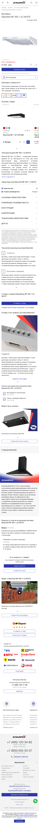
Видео (25, 772)
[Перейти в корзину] (36, 2)
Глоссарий (26, 768)
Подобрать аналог (19, 69)
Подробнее (19, 671)
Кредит (4, 770)
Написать (19, 691)
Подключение (6, 768)
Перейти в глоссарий (19, 379)
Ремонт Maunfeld (7, 774)
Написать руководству (19, 795)
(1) (29, 130)
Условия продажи (19, 802)
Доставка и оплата (8, 766)
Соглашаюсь (19, 821)
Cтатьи (25, 766)
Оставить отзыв (19, 303)
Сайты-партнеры (28, 777)
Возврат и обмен (7, 777)
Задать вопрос (19, 566)
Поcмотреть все (19, 571)
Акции (3, 779)
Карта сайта (19, 804)
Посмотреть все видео (19, 615)
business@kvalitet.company (19, 791)
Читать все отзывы (19, 635)
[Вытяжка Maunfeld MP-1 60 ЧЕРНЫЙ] (16, 115)
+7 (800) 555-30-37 (19, 750)
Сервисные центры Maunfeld (11, 772)
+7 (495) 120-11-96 (19, 685)
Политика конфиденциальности (19, 799)
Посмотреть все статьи (19, 441)
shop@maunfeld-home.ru (19, 786)
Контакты (26, 774)
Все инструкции (11, 77)
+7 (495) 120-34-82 (19, 742)
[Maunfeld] (19, 2)
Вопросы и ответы (29, 770)
